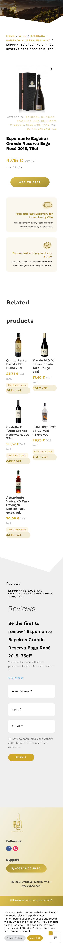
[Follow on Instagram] (15, 848)
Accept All (35, 938)
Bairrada (37, 35)
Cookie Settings (14, 938)
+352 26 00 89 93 (27, 868)
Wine (23, 35)
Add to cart (30, 182)
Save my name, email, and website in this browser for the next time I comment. (30, 743)
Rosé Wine (33, 124)
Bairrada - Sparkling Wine (28, 40)
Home (10, 35)
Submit (21, 757)
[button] (51, 69)
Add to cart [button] (13, 390)
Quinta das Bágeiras (42, 129)
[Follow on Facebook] (9, 848)
